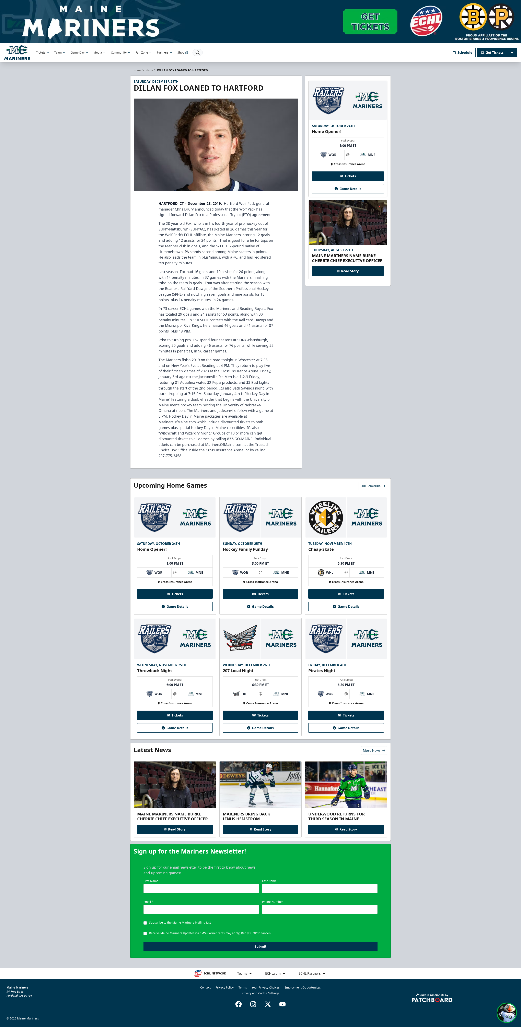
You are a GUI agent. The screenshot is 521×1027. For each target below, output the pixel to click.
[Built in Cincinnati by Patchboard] (432, 997)
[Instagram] (253, 1004)
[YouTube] (282, 1004)
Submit (260, 946)
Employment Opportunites (303, 987)
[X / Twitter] (268, 1004)
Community (119, 52)
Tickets (40, 52)
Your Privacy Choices (266, 987)
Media (97, 52)
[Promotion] (260, 21)
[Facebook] (238, 1004)
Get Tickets (494, 52)
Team (58, 52)
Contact (205, 987)
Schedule (465, 52)
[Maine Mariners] (17, 52)
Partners (163, 52)
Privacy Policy (225, 987)
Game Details (350, 189)
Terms (243, 987)
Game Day (77, 52)
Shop (180, 52)
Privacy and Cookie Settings (260, 993)
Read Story (350, 271)
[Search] (198, 52)
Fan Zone (142, 52)
